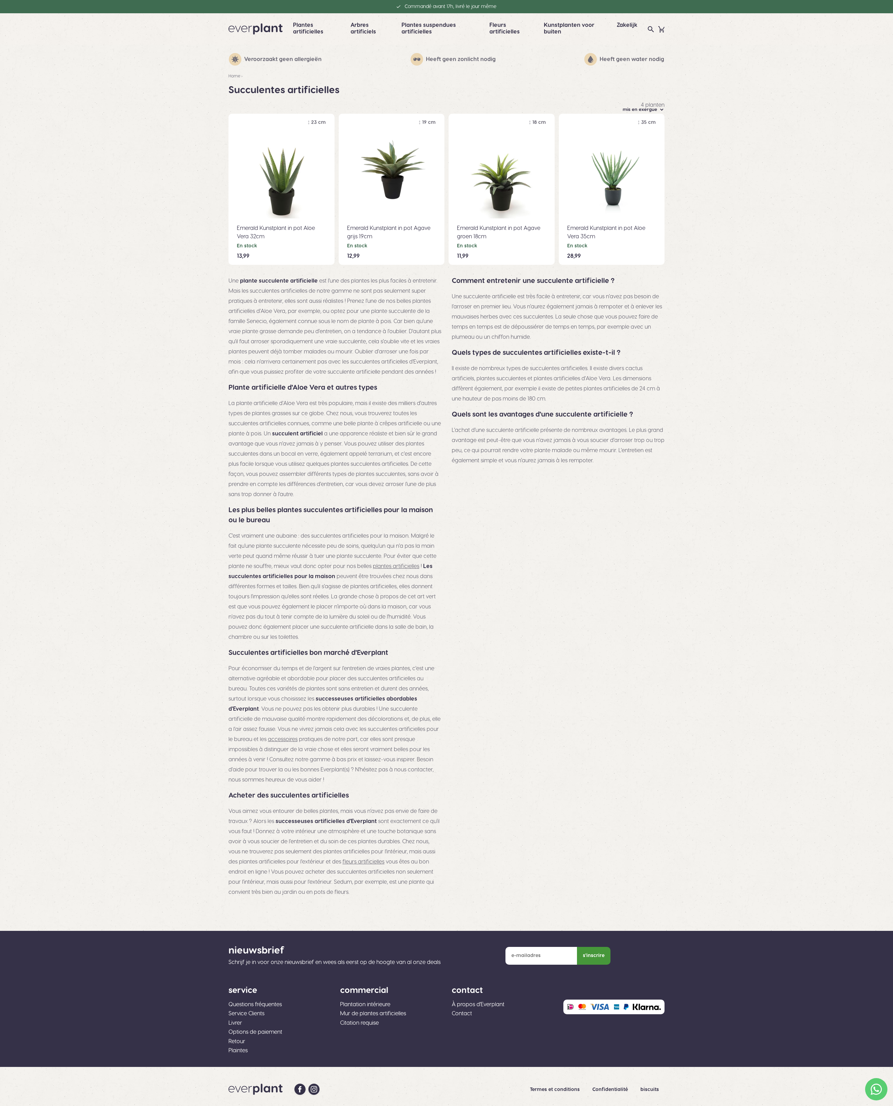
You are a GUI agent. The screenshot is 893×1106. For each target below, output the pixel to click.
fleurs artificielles (363, 862)
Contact (462, 1013)
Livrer (235, 1023)
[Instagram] (314, 1089)
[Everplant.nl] (255, 29)
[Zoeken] (651, 29)
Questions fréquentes (255, 1004)
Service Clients (246, 1013)
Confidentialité (610, 1089)
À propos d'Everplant (478, 1004)
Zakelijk (627, 25)
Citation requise (359, 1023)
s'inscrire (594, 955)
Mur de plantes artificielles (373, 1013)
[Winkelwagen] (661, 29)
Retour (236, 1041)
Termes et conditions (555, 1089)
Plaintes (238, 1050)
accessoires (283, 739)
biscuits (649, 1089)
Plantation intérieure (365, 1004)
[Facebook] (300, 1089)
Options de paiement (255, 1032)
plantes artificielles (396, 566)
